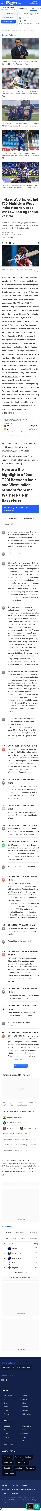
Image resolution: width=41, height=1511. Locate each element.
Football (21, 1160)
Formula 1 (7, 1457)
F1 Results (31, 1163)
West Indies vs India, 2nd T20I (15, 1150)
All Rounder (33, 1238)
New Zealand (16, 1258)
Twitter (4, 1169)
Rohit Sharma (12, 1128)
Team (6, 1238)
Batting (14, 1238)
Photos (24, 1403)
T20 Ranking (33, 1233)
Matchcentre (8, 1444)
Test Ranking (8, 1233)
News (33, 8)
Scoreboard (24, 8)
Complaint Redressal (28, 1489)
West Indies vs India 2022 (20, 30)
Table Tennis (9, 1474)
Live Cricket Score (10, 1145)
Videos (6, 1407)
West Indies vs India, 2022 (13, 1139)
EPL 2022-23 (27, 1426)
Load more (19, 1066)
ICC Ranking (26, 1414)
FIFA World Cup (8, 1367)
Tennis (18, 1457)
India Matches (8, 17)
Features (25, 1407)
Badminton (8, 1463)
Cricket (33, 1145)
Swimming (30, 1468)
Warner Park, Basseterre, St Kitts (15, 1134)
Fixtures (6, 1399)
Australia (15, 1248)
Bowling (23, 1238)
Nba (26, 1463)
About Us (15, 1485)
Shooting (18, 1468)
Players (25, 1410)
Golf (18, 1463)
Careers (4, 1493)
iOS (3, 1174)
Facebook (23, 1166)
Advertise (5, 1485)
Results (25, 1399)
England (15, 1268)
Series (24, 1396)
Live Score (30, 1139)
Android (31, 1172)
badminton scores (19, 1163)
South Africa (16, 1253)
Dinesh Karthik (11, 376)
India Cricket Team (14, 1117)
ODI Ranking (20, 1233)
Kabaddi (7, 1468)
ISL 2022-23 (8, 1426)
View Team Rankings (21, 1272)
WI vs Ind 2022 (8, 8)
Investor (15, 1489)
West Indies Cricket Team (17, 1123)
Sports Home (6, 30)
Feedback (25, 1485)
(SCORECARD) (8, 413)
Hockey (28, 1457)
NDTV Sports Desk (8, 232)
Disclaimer (5, 1489)
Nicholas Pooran (30, 1128)
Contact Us (14, 1493)
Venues (6, 1414)
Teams (6, 1410)
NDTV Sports (6, 1166)
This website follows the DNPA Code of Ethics (17, 1497)
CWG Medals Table (24, 1367)
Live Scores (8, 1396)
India (13, 1263)
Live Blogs (23, 1145)
